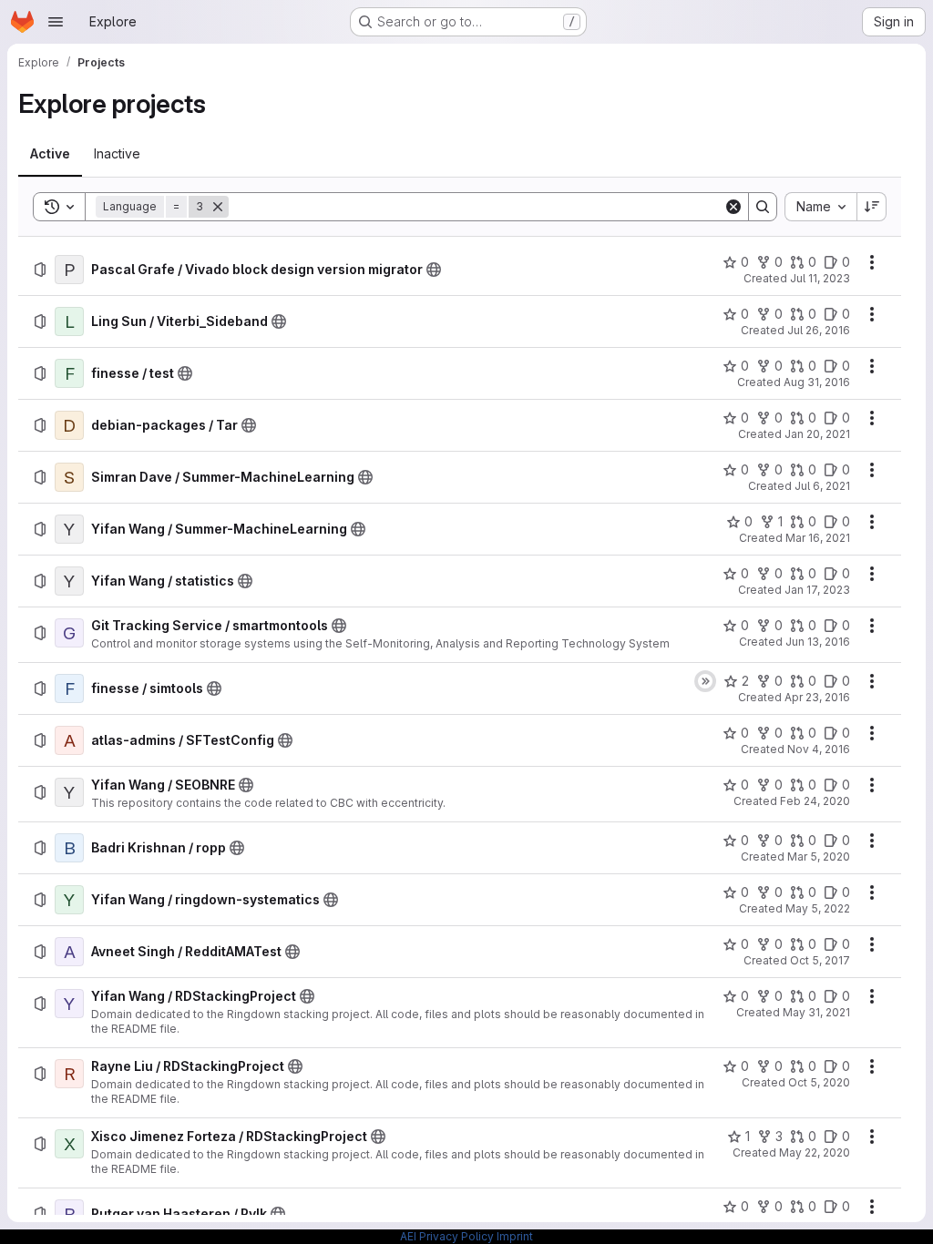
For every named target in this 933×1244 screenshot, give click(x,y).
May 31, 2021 (816, 1012)
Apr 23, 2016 (817, 697)
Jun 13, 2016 (817, 641)
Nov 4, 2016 (818, 749)
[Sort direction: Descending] (872, 206)
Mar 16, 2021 (817, 538)
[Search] (762, 206)
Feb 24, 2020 (815, 801)
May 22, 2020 (814, 1152)
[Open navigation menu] (55, 21)
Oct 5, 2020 (819, 1082)
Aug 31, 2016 (817, 382)
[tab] (50, 154)
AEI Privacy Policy (447, 1236)
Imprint (515, 1236)
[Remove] (218, 207)
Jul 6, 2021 (822, 486)
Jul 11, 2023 (820, 278)
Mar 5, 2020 (818, 856)
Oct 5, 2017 (820, 960)
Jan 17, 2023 (817, 590)
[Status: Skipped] (705, 681)
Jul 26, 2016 (818, 330)
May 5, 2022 (817, 908)
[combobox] (820, 206)
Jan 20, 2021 (817, 434)
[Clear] (733, 207)
